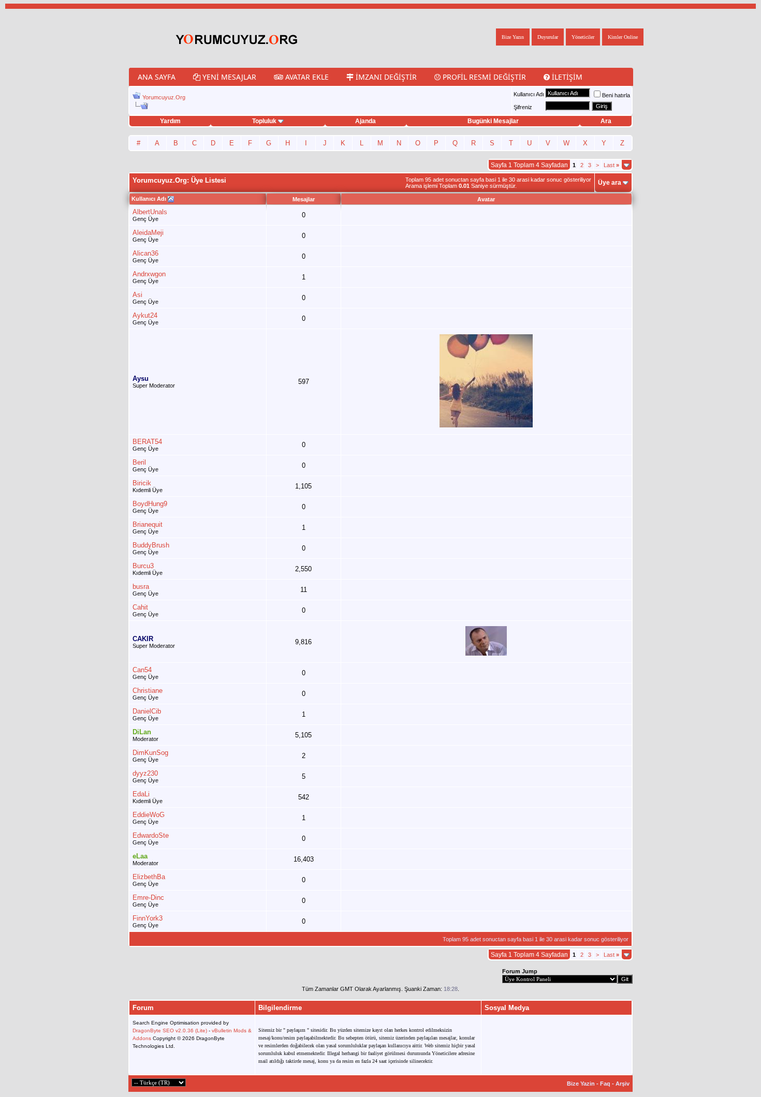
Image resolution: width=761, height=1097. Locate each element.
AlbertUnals (150, 212)
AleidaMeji (148, 232)
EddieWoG (149, 815)
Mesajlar (303, 199)
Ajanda (365, 121)
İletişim (566, 77)
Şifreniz (523, 107)
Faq (605, 1083)
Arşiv (623, 1083)
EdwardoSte (151, 835)
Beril (139, 462)
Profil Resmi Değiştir (483, 77)
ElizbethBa (149, 877)
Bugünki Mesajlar (493, 121)
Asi (137, 295)
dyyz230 (145, 773)
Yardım (170, 121)
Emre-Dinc (148, 897)
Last (611, 165)
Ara (606, 121)
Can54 (142, 670)
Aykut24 (145, 315)
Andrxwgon (149, 274)
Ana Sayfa (156, 77)
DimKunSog (150, 753)
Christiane (148, 690)
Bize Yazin (581, 1083)
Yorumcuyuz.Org (163, 97)
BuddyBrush (151, 545)
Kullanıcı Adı (529, 94)
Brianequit (148, 524)
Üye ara (609, 182)
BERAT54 (147, 442)
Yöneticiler (583, 37)
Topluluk (264, 121)
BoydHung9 (150, 504)
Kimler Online (623, 37)
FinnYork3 (148, 918)
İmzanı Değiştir (385, 77)
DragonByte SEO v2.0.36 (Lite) (170, 1030)
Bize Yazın (513, 37)
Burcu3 (143, 566)
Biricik (142, 483)
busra (141, 586)
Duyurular (547, 37)
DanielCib (147, 711)
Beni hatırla (616, 95)
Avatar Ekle (306, 77)
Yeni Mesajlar (228, 77)
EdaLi (141, 794)
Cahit (140, 607)
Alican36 (145, 253)
